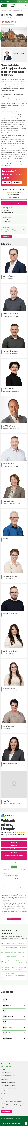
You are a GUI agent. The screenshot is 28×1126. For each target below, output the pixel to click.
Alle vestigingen (4, 1063)
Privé (2, 1)
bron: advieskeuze (23, 887)
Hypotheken (6, 1000)
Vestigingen (4, 10)
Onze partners (4, 1093)
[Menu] (25, 5)
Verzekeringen (7, 1005)
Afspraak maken (17, 182)
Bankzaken (14, 852)
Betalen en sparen (8, 1016)
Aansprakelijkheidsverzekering (14, 848)
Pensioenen (6, 1011)
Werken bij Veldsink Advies (8, 1082)
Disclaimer (18, 1118)
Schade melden (6, 236)
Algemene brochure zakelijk (8, 1075)
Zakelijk (8, 1)
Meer (13, 862)
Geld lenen (6, 1022)
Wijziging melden (7, 1038)
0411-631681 (5, 210)
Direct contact (7, 182)
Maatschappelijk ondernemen (8, 1085)
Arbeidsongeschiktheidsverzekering (14, 855)
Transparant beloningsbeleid (8, 1088)
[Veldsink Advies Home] (8, 5)
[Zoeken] (26, 1)
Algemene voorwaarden (7, 1120)
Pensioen (14, 858)
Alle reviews (14, 839)
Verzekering (14, 845)
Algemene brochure (6, 1072)
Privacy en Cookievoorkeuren (7, 1118)
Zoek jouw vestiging (6, 1111)
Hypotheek (14, 842)
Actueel (3, 1091)
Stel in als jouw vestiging (14, 203)
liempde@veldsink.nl (7, 212)
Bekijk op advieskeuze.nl (13, 918)
